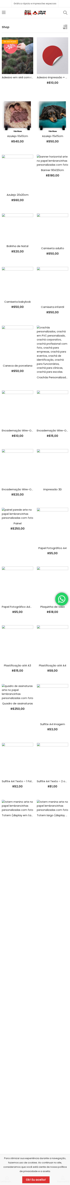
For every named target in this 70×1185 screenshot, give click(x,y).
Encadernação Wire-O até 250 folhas (27, 489)
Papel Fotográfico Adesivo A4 (21, 607)
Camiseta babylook (17, 302)
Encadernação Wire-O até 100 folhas (26, 430)
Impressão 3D (52, 489)
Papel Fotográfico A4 (52, 548)
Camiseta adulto (52, 248)
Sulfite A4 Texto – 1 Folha (18, 781)
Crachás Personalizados (53, 377)
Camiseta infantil (52, 307)
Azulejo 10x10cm (17, 136)
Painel (18, 523)
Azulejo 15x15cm (52, 136)
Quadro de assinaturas (17, 703)
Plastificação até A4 (52, 665)
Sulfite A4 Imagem (52, 724)
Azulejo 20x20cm (18, 195)
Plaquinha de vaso (52, 607)
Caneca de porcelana (17, 366)
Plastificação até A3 (17, 665)
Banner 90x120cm (52, 170)
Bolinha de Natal (17, 246)
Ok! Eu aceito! (36, 1180)
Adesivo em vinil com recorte (21, 77)
